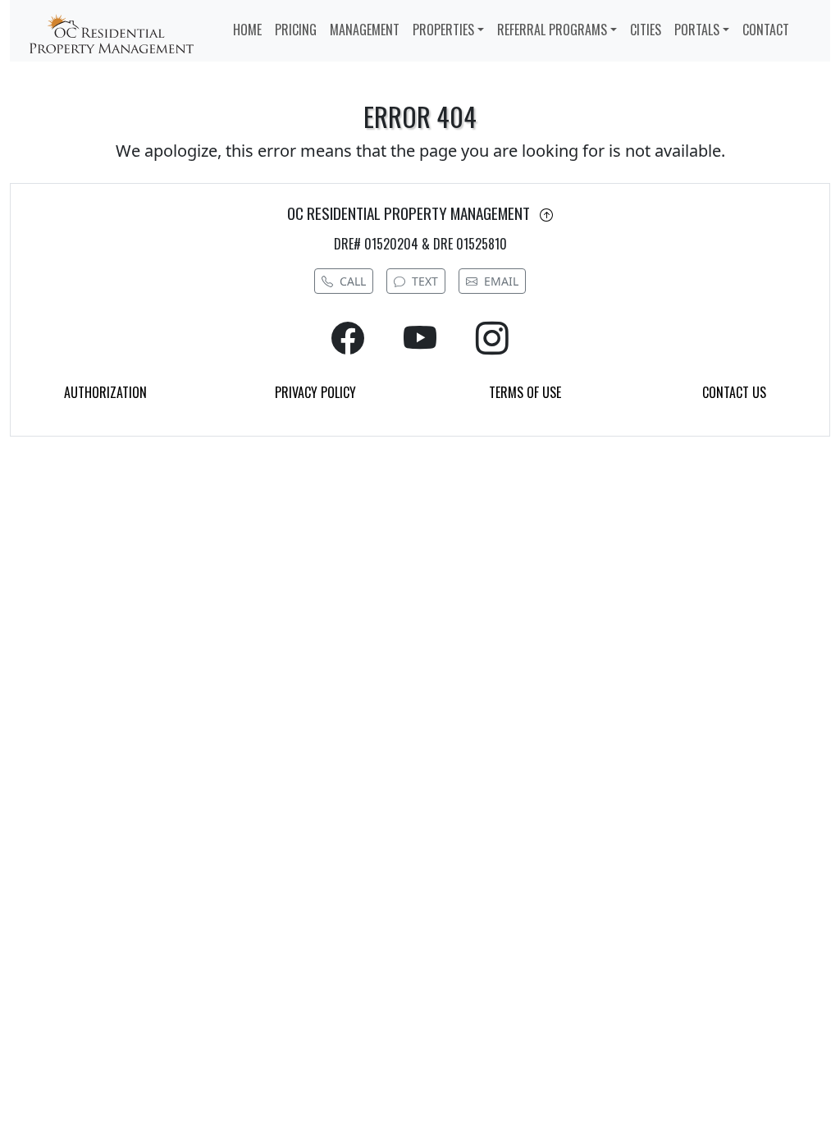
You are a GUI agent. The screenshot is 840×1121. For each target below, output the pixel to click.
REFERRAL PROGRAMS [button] (552, 29)
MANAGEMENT (364, 29)
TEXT (425, 281)
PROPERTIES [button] (443, 29)
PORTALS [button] (696, 29)
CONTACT (765, 29)
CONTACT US (734, 392)
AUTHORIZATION (105, 392)
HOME (247, 29)
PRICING (296, 29)
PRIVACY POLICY (315, 392)
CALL (353, 281)
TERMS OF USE (525, 392)
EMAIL (501, 281)
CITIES (645, 29)
